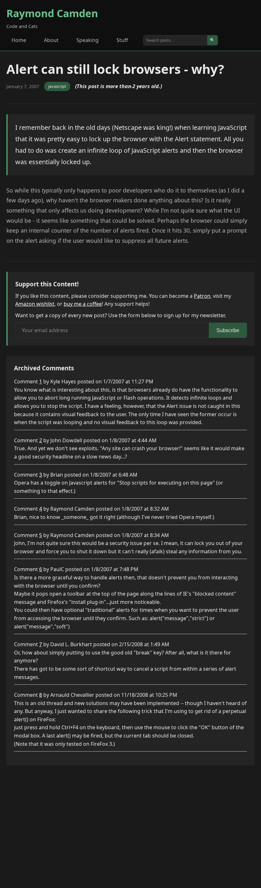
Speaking (87, 40)
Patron (202, 295)
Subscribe (227, 330)
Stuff (122, 40)
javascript (57, 86)
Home (18, 40)
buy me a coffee (83, 303)
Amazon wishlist (34, 303)
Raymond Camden (52, 13)
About (51, 40)
